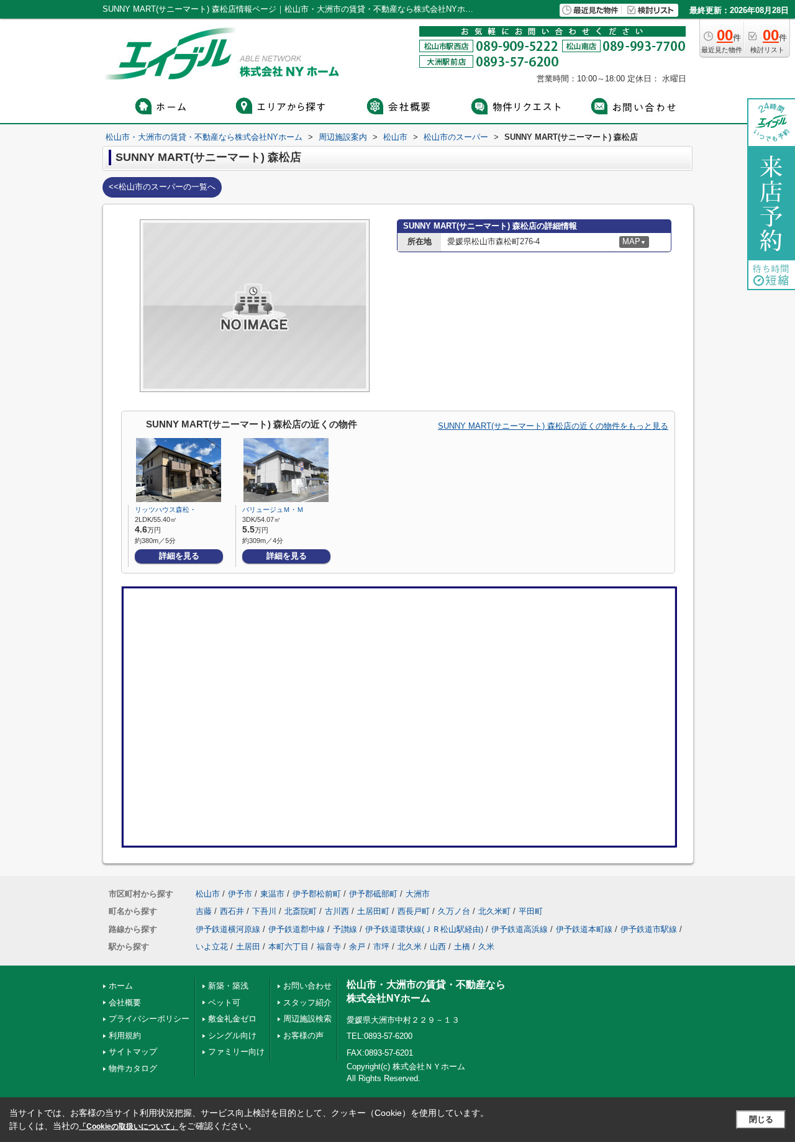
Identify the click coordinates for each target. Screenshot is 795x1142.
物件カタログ (133, 1068)
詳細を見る (179, 555)
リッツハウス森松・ (165, 509)
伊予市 (240, 893)
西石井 (232, 911)
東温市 (272, 893)
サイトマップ (133, 1051)
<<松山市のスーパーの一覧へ (162, 186)
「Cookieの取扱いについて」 (128, 1126)
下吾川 (264, 911)
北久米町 (494, 911)
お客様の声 (303, 1035)
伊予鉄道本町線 (584, 929)
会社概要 (125, 1002)
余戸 (357, 946)
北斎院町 (300, 911)
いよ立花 (212, 946)
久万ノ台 (454, 911)
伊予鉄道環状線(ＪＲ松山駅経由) (424, 929)
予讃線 (345, 929)
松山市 (208, 893)
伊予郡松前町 (317, 893)
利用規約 (125, 1035)
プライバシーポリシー (149, 1018)
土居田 (248, 946)
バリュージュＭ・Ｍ (273, 509)
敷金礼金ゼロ (232, 1018)
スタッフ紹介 (307, 1002)
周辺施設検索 (307, 1018)
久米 (486, 946)
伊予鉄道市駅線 (648, 929)
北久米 (410, 946)
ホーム (121, 985)
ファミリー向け (236, 1051)
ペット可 (224, 1002)
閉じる (761, 1119)
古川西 (337, 911)
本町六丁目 (288, 946)
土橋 (462, 946)
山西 (438, 946)
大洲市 (418, 893)
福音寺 (329, 946)
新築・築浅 (228, 985)
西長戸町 (414, 911)
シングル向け (232, 1035)
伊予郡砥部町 (373, 893)
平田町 (531, 911)
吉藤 (204, 911)
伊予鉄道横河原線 (228, 929)
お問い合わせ (307, 985)
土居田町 (373, 911)
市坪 (381, 946)
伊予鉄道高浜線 (519, 929)
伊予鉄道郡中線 (296, 929)
